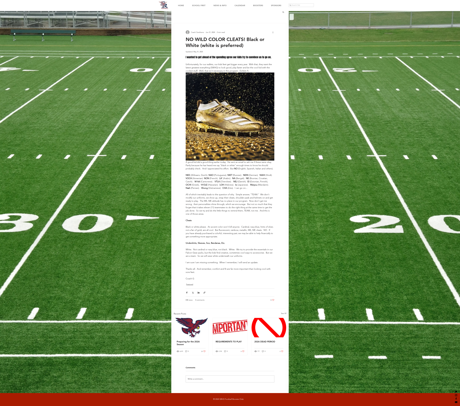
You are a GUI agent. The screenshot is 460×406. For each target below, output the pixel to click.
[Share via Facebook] (187, 292)
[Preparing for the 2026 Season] (191, 327)
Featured (189, 284)
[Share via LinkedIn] (198, 292)
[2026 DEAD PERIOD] (269, 327)
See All (283, 313)
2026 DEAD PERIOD (264, 341)
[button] (283, 12)
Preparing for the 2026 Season (188, 343)
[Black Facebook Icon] (456, 398)
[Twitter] (456, 391)
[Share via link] (204, 292)
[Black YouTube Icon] (456, 402)
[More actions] (272, 32)
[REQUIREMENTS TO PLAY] (230, 327)
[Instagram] (456, 395)
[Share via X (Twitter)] (193, 292)
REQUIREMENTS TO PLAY (229, 341)
